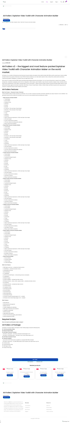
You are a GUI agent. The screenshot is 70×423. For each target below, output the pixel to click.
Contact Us (27, 407)
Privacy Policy (49, 407)
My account (27, 409)
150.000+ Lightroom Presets (60, 372)
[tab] (30, 362)
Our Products (27, 405)
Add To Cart (6, 20)
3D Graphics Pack (43, 372)
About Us (48, 405)
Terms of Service (49, 411)
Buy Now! (35, 359)
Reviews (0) (39, 361)
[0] (65, 1)
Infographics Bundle (10, 372)
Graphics (7, 22)
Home (3, 22)
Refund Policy (49, 409)
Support (26, 411)
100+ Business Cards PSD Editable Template (26, 373)
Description (30, 361)
